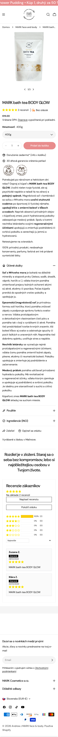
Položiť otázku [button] (29, 507)
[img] (29, 562)
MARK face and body (26, 27)
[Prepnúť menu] (3, 14)
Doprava (23, 119)
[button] (10, 110)
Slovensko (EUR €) (17, 698)
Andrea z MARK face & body (27, 726)
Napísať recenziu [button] (29, 499)
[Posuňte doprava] (33, 89)
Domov (6, 27)
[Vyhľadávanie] (48, 14)
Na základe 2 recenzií (18, 495)
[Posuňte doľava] (24, 89)
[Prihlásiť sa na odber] (52, 660)
